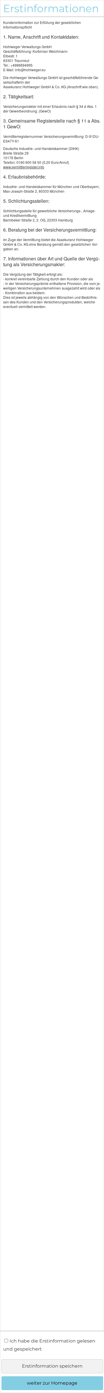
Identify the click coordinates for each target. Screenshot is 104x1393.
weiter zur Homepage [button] (52, 1383)
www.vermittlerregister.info (23, 166)
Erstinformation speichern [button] (52, 1366)
